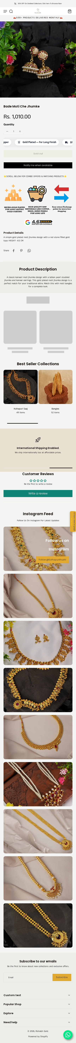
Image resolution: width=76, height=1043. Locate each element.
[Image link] (38, 596)
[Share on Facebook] (13, 251)
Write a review (38, 493)
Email (10, 977)
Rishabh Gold (42, 1031)
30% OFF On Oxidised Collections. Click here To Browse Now (40, 3)
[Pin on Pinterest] (21, 251)
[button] (38, 153)
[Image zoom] (38, 59)
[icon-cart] (68, 11)
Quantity (9, 124)
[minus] (7, 131)
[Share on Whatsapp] (29, 251)
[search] (11, 11)
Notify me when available (38, 165)
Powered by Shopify (38, 1036)
